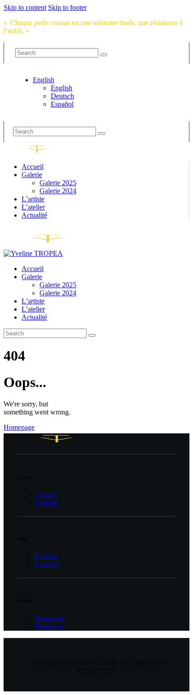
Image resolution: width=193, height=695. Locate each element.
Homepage (19, 427)
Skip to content (25, 7)
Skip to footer (67, 7)
